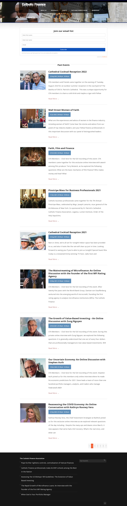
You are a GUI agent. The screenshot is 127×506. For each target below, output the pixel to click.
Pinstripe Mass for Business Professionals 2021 (74, 190)
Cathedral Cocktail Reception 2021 (67, 232)
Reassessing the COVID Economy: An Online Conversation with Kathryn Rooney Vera (72, 406)
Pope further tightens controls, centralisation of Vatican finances (47, 463)
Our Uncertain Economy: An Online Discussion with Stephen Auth (76, 361)
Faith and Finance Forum (79, 10)
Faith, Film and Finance (61, 148)
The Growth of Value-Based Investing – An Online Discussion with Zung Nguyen (75, 320)
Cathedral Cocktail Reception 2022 (67, 71)
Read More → (53, 99)
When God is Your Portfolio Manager (36, 494)
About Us (43, 10)
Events (64, 10)
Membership (95, 10)
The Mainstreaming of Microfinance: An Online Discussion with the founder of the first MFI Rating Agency (76, 273)
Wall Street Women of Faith (63, 109)
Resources (54, 10)
